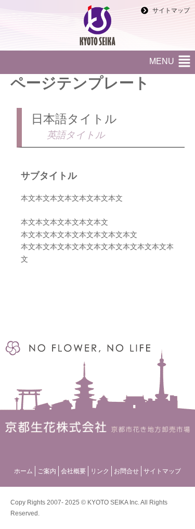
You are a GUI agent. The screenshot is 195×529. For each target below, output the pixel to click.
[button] (184, 62)
